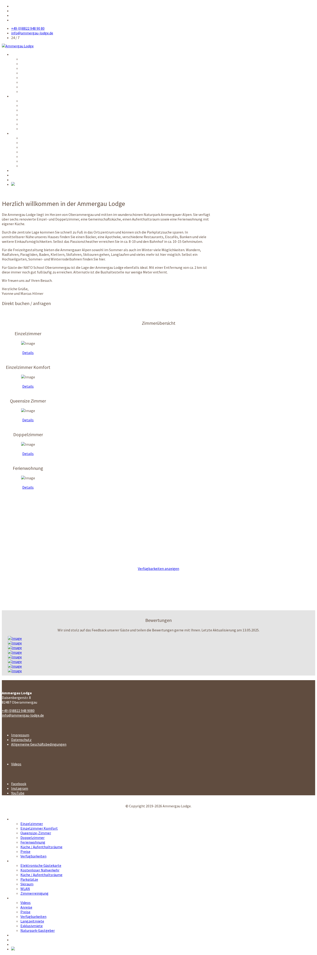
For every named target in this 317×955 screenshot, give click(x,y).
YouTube (17, 793)
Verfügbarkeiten (33, 91)
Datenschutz (21, 739)
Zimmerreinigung (34, 128)
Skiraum (26, 119)
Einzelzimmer (31, 59)
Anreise (26, 142)
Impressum (20, 735)
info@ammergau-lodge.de (32, 33)
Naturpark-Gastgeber (37, 165)
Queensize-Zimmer (35, 68)
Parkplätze (29, 114)
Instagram (19, 788)
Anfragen (18, 175)
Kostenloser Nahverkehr (39, 105)
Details (28, 352)
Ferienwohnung (32, 77)
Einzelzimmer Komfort (39, 63)
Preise (25, 86)
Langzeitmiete (32, 156)
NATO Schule (21, 170)
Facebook (18, 783)
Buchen (17, 179)
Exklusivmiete (31, 161)
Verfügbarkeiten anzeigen (158, 568)
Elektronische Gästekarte (40, 100)
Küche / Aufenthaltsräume (41, 82)
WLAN (25, 124)
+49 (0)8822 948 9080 (18, 710)
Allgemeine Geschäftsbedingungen (38, 744)
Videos (25, 138)
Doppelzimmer (32, 73)
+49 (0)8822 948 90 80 (28, 28)
